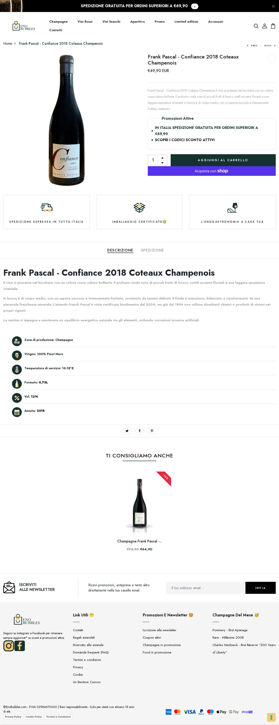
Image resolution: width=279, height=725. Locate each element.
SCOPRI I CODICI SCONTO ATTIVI (185, 139)
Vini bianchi (111, 21)
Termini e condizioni (87, 659)
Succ (268, 45)
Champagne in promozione (162, 645)
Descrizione (120, 250)
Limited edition (186, 21)
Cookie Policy (34, 716)
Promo (160, 21)
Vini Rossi (85, 21)
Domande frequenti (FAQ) (91, 652)
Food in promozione (157, 652)
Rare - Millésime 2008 (228, 637)
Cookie (78, 674)
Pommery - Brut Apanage (230, 630)
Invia (260, 588)
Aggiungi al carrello (223, 160)
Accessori (215, 21)
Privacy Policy (13, 716)
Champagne (58, 21)
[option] (67, 121)
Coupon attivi (152, 637)
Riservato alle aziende (88, 645)
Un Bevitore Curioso (87, 682)
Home (7, 43)
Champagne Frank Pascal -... (139, 541)
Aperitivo (137, 21)
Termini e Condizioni (58, 716)
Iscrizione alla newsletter (159, 630)
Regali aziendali (84, 637)
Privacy (78, 667)
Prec (254, 45)
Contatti (55, 30)
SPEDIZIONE (152, 250)
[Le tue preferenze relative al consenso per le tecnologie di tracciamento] (271, 717)
